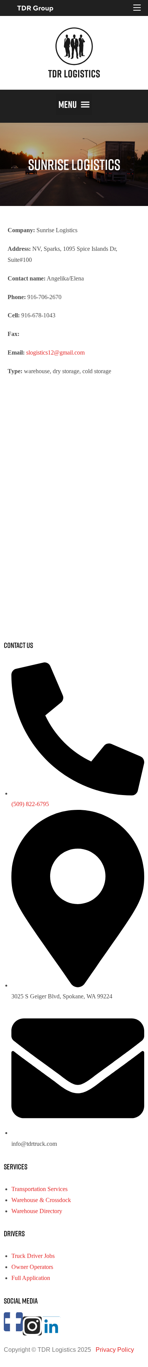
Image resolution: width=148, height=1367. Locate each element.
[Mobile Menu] (137, 8)
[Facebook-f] (13, 1321)
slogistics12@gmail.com (55, 352)
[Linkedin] (51, 1325)
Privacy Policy (114, 1349)
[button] (74, 104)
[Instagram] (32, 1325)
